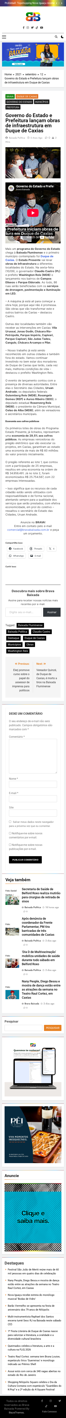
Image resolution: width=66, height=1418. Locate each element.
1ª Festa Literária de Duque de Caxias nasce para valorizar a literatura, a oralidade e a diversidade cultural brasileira (33, 1335)
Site (11, 807)
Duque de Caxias (27, 96)
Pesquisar (11, 1021)
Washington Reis (18, 651)
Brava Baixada (32, 1003)
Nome (13, 778)
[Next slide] (61, 3)
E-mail (13, 793)
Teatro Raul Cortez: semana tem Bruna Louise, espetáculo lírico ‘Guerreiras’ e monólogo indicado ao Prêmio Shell (34, 1360)
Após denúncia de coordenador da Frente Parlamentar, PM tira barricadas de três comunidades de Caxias (31, 3)
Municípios (41, 102)
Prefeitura (13, 107)
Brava (10, 96)
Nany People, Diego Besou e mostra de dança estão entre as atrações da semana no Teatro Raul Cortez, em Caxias (41, 989)
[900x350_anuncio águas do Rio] (33, 54)
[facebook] (24, 28)
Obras (30, 644)
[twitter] (32, 28)
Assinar (52, 612)
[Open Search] (56, 36)
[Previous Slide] (56, 3)
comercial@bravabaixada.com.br (28, 529)
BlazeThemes (16, 1412)
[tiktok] (37, 28)
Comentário (17, 736)
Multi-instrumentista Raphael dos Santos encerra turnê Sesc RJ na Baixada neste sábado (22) (34, 1320)
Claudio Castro (41, 631)
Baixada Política (17, 137)
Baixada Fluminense (30, 625)
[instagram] (28, 28)
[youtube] (41, 28)
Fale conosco (49, 1411)
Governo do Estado (19, 102)
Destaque (13, 638)
